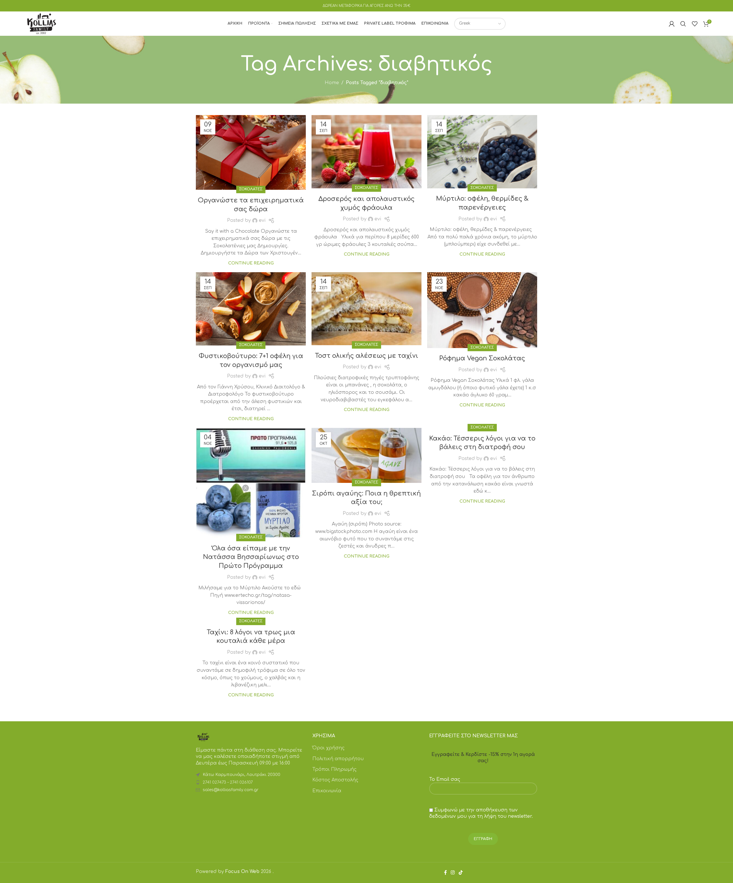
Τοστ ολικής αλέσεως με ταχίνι (366, 355)
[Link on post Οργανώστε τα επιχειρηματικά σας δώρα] (251, 152)
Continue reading (251, 263)
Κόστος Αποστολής (335, 780)
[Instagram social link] (453, 872)
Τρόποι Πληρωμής (334, 769)
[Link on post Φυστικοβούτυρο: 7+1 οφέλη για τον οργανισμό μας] (251, 308)
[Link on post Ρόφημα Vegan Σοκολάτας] (482, 310)
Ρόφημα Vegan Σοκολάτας (482, 358)
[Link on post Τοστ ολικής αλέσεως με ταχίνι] (366, 308)
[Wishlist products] (694, 23)
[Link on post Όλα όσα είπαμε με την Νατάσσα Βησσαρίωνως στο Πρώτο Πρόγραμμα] (251, 483)
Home (332, 82)
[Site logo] (41, 23)
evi (262, 220)
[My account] (671, 23)
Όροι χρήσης (328, 747)
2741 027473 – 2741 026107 (228, 782)
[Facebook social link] (445, 872)
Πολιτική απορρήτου (338, 758)
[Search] (683, 23)
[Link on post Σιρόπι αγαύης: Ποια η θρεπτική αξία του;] (366, 455)
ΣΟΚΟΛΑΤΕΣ (251, 189)
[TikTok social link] (460, 872)
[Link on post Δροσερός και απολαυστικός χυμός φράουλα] (366, 151)
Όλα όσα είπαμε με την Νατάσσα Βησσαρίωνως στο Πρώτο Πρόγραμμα (251, 557)
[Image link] (203, 736)
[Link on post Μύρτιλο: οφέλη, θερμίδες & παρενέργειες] (482, 151)
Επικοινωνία (326, 790)
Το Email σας (444, 779)
